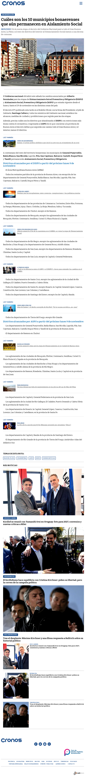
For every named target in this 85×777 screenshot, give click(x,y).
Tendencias (64, 761)
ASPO (31, 458)
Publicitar (49, 764)
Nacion (37, 761)
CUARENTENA (21, 458)
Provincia (11, 761)
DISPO (38, 458)
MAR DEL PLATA (9, 458)
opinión (43, 764)
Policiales (73, 761)
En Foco (56, 761)
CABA (42, 761)
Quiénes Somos (60, 764)
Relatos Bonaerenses (31, 764)
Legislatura (20, 761)
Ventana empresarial (16, 764)
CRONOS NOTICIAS (49, 458)
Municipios (29, 761)
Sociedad (49, 761)
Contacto (71, 764)
